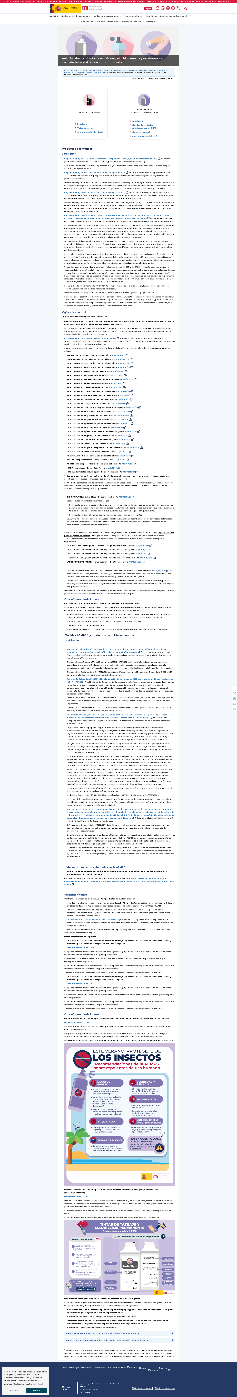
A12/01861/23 (128, 464)
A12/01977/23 (119, 444)
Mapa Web (86, 1368)
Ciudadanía (150, 22)
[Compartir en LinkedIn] (234, 698)
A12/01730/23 (118, 355)
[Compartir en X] (234, 693)
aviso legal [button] (38, 1384)
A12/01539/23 (141, 550)
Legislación (82, 124)
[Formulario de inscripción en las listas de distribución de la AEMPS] (158, 8)
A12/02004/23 (124, 456)
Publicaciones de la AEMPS (91, 70)
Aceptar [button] (36, 1390)
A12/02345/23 (135, 562)
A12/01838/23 (120, 460)
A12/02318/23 (129, 472)
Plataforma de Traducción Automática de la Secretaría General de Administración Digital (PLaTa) (114, 1)
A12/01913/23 (128, 379)
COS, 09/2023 (159, 571)
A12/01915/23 (116, 387)
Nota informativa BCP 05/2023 (81, 984)
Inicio (66, 70)
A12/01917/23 (126, 395)
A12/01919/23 (119, 403)
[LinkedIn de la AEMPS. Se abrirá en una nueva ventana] (163, 8)
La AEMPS (53, 16)
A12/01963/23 (117, 427)
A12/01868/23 (146, 558)
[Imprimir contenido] (234, 708)
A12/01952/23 (122, 419)
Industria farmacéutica (107, 22)
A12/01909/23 (124, 363)
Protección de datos (116, 1368)
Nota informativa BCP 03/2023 (81, 948)
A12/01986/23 (133, 448)
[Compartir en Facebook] (234, 688)
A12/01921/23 (124, 411)
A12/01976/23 (124, 440)
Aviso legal (74, 1368)
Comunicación (86, 22)
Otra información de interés (90, 132)
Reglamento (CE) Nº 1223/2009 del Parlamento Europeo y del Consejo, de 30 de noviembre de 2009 (110, 159)
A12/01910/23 (124, 367)
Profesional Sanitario (131, 22)
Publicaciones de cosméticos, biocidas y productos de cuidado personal (129, 70)
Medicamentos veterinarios (106, 16)
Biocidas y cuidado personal (173, 16)
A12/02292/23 (124, 359)
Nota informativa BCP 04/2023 (78, 1197)
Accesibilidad (99, 1368)
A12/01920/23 (132, 407)
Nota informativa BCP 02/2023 (78, 1022)
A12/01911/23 (118, 371)
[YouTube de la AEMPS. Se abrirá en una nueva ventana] (173, 8)
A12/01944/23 (123, 415)
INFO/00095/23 (142, 546)
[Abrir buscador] (185, 8)
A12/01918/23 (124, 399)
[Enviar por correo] (234, 703)
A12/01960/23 (124, 424)
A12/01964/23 (131, 432)
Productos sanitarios (132, 16)
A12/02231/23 (114, 468)
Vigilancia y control (86, 128)
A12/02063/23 (125, 497)
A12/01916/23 (124, 391)
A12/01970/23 (121, 436)
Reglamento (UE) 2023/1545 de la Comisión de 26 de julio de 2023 (94, 173)
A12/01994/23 (122, 452)
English (148, 9)
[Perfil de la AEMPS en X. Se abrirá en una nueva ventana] (178, 8)
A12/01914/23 (116, 383)
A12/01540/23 (142, 554)
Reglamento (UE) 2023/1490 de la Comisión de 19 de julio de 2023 (94, 192)
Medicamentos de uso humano (75, 16)
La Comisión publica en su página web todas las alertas (90, 338)
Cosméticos (151, 16)
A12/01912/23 (117, 375)
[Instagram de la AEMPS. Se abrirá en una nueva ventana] (168, 8)
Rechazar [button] (14, 1390)
